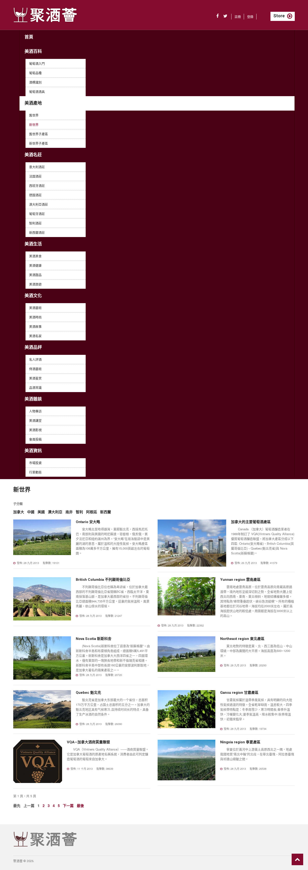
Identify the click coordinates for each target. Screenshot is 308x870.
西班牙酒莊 (37, 185)
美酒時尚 (35, 317)
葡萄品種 (35, 72)
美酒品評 (33, 347)
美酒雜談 (33, 398)
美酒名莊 (33, 154)
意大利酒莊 (37, 166)
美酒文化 (33, 295)
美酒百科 (33, 51)
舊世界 (33, 115)
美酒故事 (35, 326)
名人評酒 (35, 359)
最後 (80, 805)
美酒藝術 (35, 307)
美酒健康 (35, 265)
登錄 (250, 16)
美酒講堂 (35, 420)
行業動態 (35, 472)
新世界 (33, 124)
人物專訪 (35, 411)
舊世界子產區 (38, 133)
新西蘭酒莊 (37, 232)
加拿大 (18, 512)
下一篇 (68, 805)
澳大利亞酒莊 (38, 204)
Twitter (225, 16)
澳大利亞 (55, 512)
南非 (69, 512)
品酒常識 (35, 387)
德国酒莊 (35, 195)
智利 (79, 512)
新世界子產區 (38, 143)
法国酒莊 (35, 176)
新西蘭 (105, 512)
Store (279, 15)
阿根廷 (91, 512)
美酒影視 (35, 429)
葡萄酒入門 (37, 63)
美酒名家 (35, 335)
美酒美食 (35, 256)
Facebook (217, 16)
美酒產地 (33, 103)
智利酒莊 (35, 223)
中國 (30, 512)
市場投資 (35, 462)
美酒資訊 (33, 450)
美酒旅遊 (35, 284)
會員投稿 (35, 439)
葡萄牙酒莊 (37, 213)
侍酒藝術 (35, 368)
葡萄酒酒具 (37, 91)
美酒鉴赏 (35, 378)
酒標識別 (35, 82)
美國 (41, 512)
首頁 (29, 36)
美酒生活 (33, 243)
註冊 (238, 16)
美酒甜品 (35, 274)
